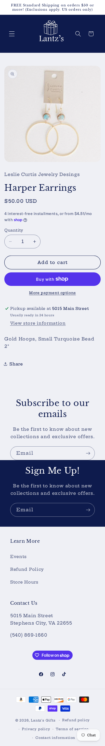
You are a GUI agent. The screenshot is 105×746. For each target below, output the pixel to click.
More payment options (52, 292)
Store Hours (24, 582)
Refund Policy (27, 569)
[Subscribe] (88, 453)
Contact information (55, 738)
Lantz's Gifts (43, 720)
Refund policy (76, 720)
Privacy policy (36, 729)
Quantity (13, 230)
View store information (38, 323)
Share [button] (16, 363)
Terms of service (72, 729)
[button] (11, 33)
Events (18, 556)
